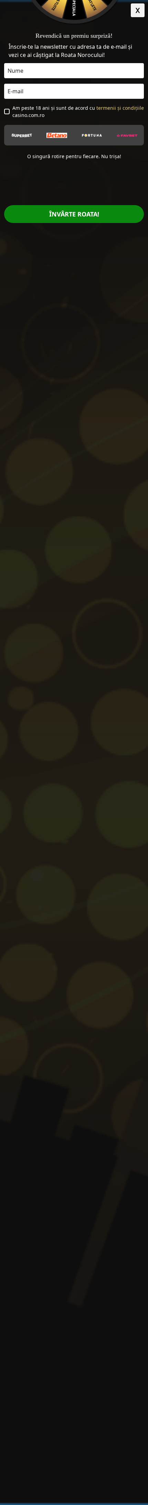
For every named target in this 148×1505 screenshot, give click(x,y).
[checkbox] (7, 111)
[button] (138, 10)
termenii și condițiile (120, 108)
